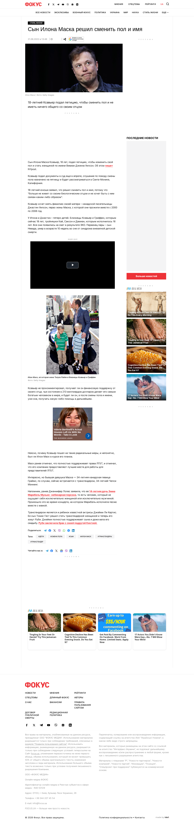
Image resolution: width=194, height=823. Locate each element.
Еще (164, 12)
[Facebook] (48, 4)
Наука (135, 12)
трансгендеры (105, 536)
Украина (115, 12)
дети (41, 536)
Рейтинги (150, 4)
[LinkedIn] (77, 4)
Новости (30, 693)
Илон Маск (86, 536)
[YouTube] (63, 4)
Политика (100, 12)
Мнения (118, 4)
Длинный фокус (59, 697)
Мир (126, 12)
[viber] (56, 725)
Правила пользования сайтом (82, 705)
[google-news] (63, 725)
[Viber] (67, 4)
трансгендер (37, 542)
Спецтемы (134, 4)
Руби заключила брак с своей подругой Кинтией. (68, 523)
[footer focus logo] (37, 685)
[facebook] (27, 725)
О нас (28, 702)
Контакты (140, 817)
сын (72, 536)
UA (161, 4)
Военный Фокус (82, 12)
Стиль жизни (150, 12)
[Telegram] (58, 4)
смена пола (56, 536)
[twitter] (34, 725)
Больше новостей (146, 276)
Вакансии (56, 702)
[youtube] (48, 725)
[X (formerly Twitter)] (53, 4)
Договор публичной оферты (32, 715)
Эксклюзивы (61, 12)
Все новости (43, 12)
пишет (109, 165)
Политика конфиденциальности (115, 817)
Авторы (78, 697)
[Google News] (72, 4)
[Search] (167, 4)
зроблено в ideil (162, 817)
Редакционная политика (59, 714)
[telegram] (41, 725)
